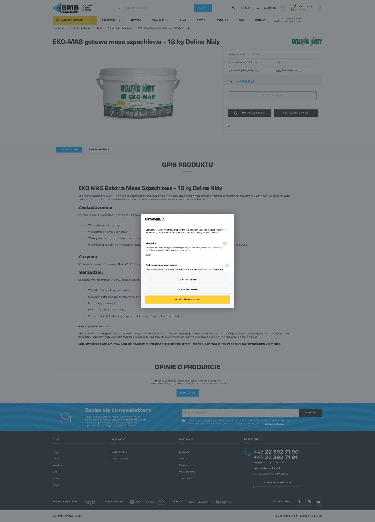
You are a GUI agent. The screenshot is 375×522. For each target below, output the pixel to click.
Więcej (148, 255)
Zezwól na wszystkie (187, 299)
